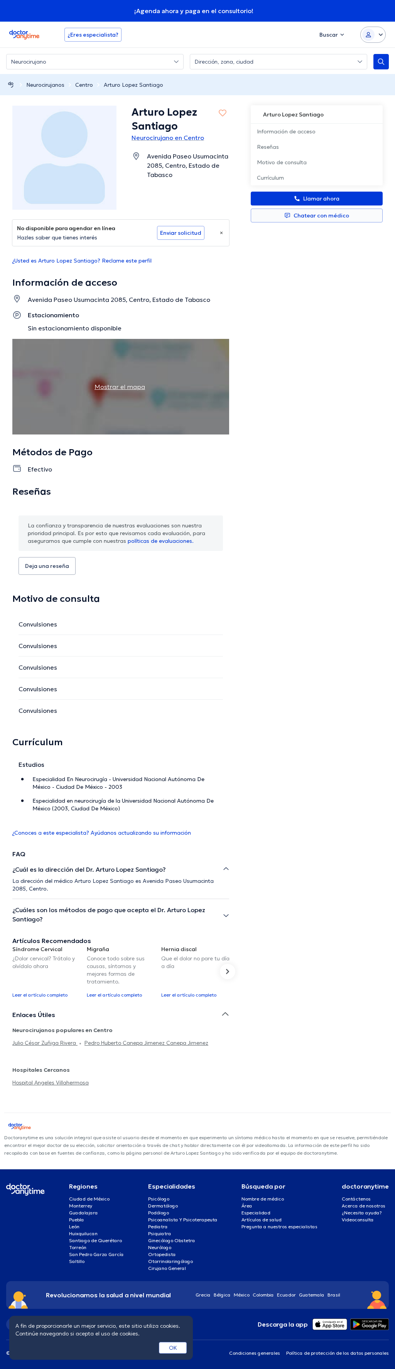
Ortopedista (162, 1254)
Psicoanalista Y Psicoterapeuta (183, 1220)
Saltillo (76, 1261)
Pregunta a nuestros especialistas (279, 1226)
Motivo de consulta (282, 162)
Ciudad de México (89, 1199)
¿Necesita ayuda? (362, 1213)
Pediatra (158, 1226)
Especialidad (255, 1213)
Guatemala (311, 1295)
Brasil (333, 1295)
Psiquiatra (159, 1233)
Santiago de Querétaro (95, 1240)
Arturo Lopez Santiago (133, 84)
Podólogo (158, 1213)
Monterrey (80, 1206)
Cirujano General (167, 1268)
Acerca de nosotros (363, 1206)
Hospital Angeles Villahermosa (50, 1082)
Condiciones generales (254, 1353)
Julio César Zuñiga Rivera (45, 1042)
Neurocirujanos (45, 84)
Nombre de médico (262, 1199)
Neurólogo (159, 1247)
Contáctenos (356, 1199)
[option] (46, 971)
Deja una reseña (47, 565)
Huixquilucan (83, 1233)
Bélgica (222, 1295)
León (74, 1226)
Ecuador (286, 1295)
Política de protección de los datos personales (337, 1353)
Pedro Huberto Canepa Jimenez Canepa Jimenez (146, 1042)
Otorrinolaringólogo (170, 1261)
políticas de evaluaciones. (161, 540)
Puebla (76, 1220)
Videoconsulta (358, 1220)
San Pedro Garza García (96, 1254)
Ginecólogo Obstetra (171, 1240)
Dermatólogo (163, 1206)
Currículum (270, 177)
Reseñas (268, 146)
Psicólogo (158, 1199)
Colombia (263, 1295)
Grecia (203, 1295)
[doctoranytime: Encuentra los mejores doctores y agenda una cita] (10, 84)
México (242, 1295)
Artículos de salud (261, 1220)
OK (173, 1347)
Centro (84, 84)
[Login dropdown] (373, 35)
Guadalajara (83, 1213)
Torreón (77, 1247)
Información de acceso (286, 131)
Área (246, 1206)
